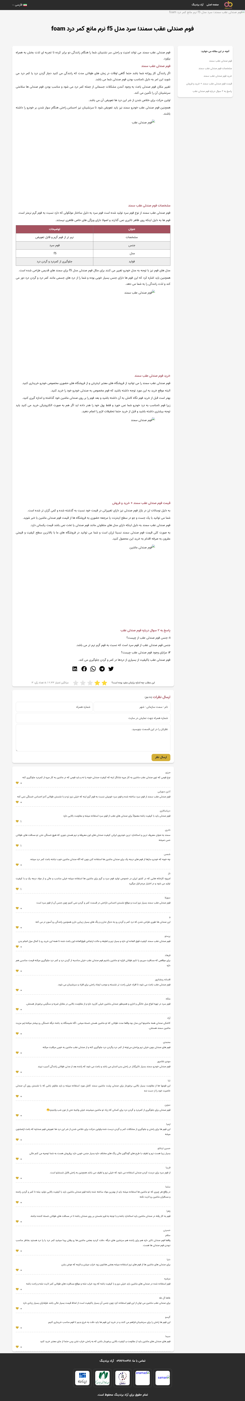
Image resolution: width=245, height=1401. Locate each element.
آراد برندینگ (197, 5)
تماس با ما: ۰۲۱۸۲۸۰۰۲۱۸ (131, 1361)
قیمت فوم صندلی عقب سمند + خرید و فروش (209, 84)
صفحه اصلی (213, 5)
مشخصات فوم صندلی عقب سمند (215, 69)
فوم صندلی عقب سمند (220, 61)
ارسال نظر (161, 757)
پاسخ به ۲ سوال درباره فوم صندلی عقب (212, 91)
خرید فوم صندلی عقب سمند (218, 76)
